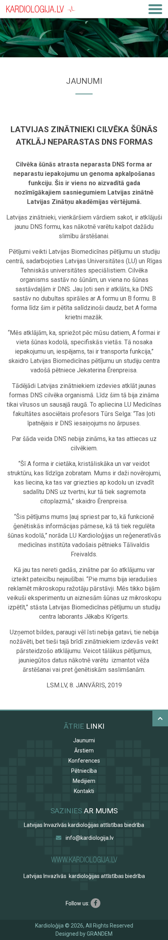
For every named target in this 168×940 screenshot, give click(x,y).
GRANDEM (100, 934)
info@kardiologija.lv (90, 838)
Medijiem (84, 781)
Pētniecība (84, 771)
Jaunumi (84, 740)
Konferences (84, 761)
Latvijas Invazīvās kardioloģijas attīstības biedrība (84, 825)
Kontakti (84, 791)
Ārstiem (84, 750)
